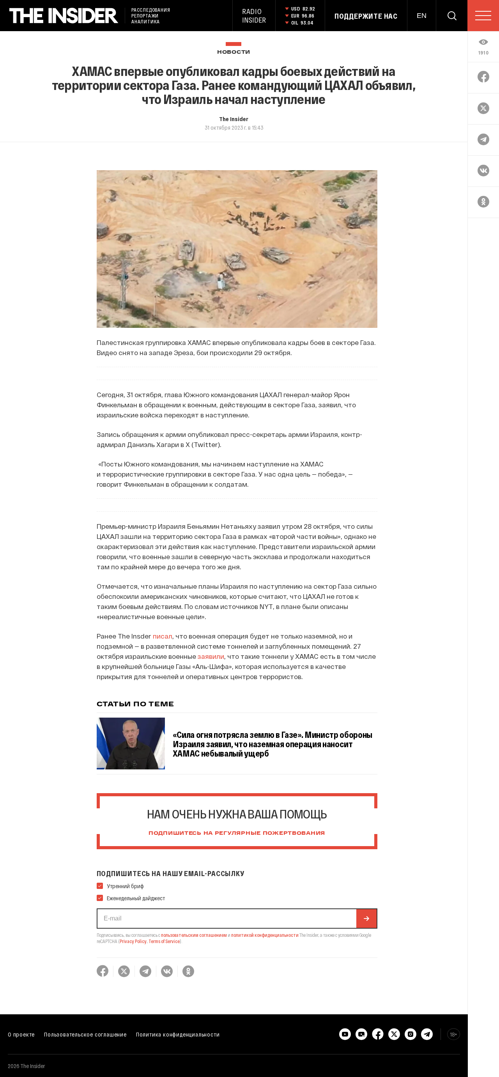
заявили (211, 656)
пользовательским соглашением (194, 935)
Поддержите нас (366, 16)
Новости (233, 52)
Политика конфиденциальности (178, 1034)
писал (162, 636)
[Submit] (366, 918)
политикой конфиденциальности (265, 935)
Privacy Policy (133, 941)
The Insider (233, 118)
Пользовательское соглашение (85, 1034)
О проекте (21, 1034)
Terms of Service (164, 941)
